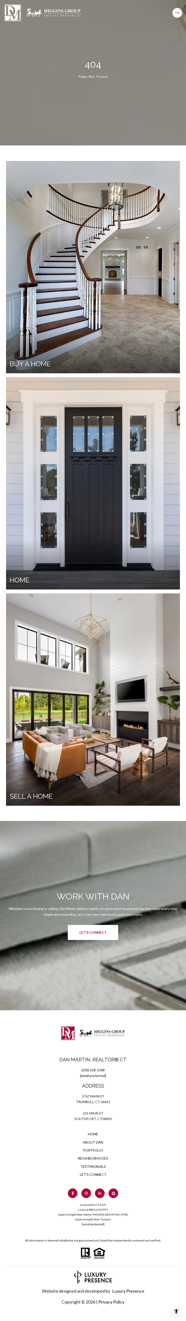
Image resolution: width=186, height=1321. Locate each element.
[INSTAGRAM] (86, 1193)
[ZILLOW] (113, 1193)
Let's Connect (93, 1175)
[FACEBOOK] (73, 1193)
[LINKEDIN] (100, 1193)
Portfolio (93, 1150)
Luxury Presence (128, 1291)
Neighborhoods (93, 1158)
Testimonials (93, 1166)
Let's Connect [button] (93, 932)
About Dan (93, 1142)
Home (93, 1134)
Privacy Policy (111, 1302)
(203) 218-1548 (93, 1070)
